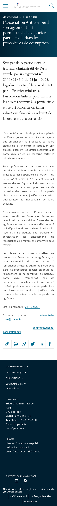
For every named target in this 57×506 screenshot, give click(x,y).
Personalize (30, 501)
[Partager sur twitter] (32, 344)
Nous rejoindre (12, 388)
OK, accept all (19, 496)
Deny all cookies (42, 496)
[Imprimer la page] (16, 344)
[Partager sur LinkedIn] (41, 344)
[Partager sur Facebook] (49, 344)
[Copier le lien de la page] (7, 344)
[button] (51, 5)
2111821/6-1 (32, 306)
